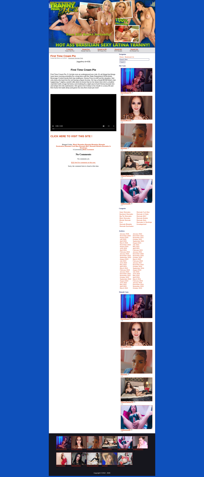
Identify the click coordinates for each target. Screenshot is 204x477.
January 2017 (137, 263)
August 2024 (124, 246)
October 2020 (137, 257)
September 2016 (138, 268)
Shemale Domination (127, 226)
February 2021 (138, 250)
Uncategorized (141, 224)
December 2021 (138, 236)
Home (122, 57)
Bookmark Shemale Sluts (75, 58)
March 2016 (137, 279)
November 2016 (138, 264)
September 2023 (125, 257)
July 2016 (136, 272)
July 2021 (136, 245)
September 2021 (138, 241)
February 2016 (138, 281)
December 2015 (138, 284)
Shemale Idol (118, 49)
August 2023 (124, 259)
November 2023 (125, 255)
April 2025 (123, 241)
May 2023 (123, 264)
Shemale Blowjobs (91, 144)
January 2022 (137, 234)
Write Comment (88, 149)
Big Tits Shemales (126, 216)
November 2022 (125, 275)
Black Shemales (78, 144)
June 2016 (136, 273)
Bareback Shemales (126, 214)
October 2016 (137, 266)
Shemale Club (134, 49)
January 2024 (124, 254)
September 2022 (125, 279)
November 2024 (125, 245)
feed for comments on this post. (83, 162)
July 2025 (123, 239)
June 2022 (123, 283)
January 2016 (137, 283)
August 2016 (137, 270)
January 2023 (124, 272)
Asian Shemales (125, 212)
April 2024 (123, 250)
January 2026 (124, 234)
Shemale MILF (84, 146)
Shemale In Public (143, 214)
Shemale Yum (86, 49)
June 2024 (123, 248)
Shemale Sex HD (102, 49)
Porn (121, 222)
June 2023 (123, 263)
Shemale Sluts (141, 220)
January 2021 (137, 252)
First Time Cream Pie (63, 56)
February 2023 (125, 270)
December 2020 (138, 254)
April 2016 (136, 277)
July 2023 (123, 261)
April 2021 (136, 248)
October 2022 (124, 277)
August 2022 (124, 281)
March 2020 (137, 259)
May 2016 (136, 275)
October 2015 (137, 288)
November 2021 (138, 237)
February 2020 (138, 261)
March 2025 (124, 243)
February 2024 (125, 252)
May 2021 (136, 246)
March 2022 (124, 288)
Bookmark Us (129, 57)
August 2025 (124, 237)
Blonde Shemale (125, 220)
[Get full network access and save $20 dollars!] (102, 47)
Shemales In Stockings (144, 222)
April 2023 (123, 266)
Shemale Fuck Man (72, 146)
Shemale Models (96, 146)
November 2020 (138, 255)
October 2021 (137, 239)
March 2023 (124, 268)
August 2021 (137, 243)
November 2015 (138, 286)
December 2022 (125, 273)
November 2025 (125, 236)
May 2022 (123, 284)
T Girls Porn (69, 49)
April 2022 (123, 286)
